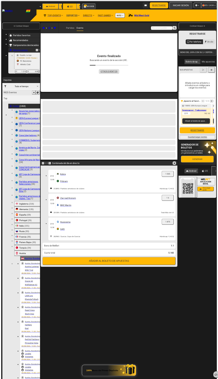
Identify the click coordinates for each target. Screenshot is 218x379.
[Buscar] (175, 28)
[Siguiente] (49, 95)
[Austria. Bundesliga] (55, 28)
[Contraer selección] (34, 92)
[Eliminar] (174, 95)
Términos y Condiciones (196, 70)
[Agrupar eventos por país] (37, 92)
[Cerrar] (213, 198)
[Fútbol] (49, 28)
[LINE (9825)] (43, 28)
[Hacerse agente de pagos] (146, 5)
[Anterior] (37, 50)
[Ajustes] (197, 5)
